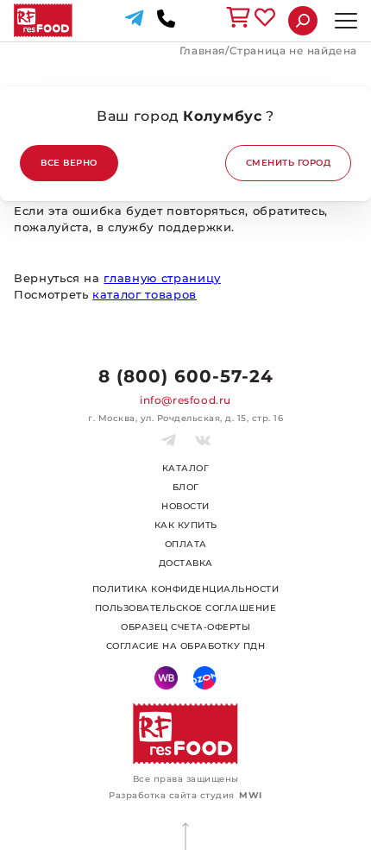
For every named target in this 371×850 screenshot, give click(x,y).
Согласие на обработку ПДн (186, 646)
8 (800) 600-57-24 (186, 376)
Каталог (186, 468)
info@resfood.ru (185, 400)
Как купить (185, 525)
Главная (202, 50)
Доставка (186, 563)
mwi (250, 795)
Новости (185, 506)
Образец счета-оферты (185, 627)
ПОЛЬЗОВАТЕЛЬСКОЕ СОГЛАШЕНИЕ (186, 608)
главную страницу (162, 278)
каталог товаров (144, 294)
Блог (186, 487)
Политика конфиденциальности (186, 589)
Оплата (186, 544)
